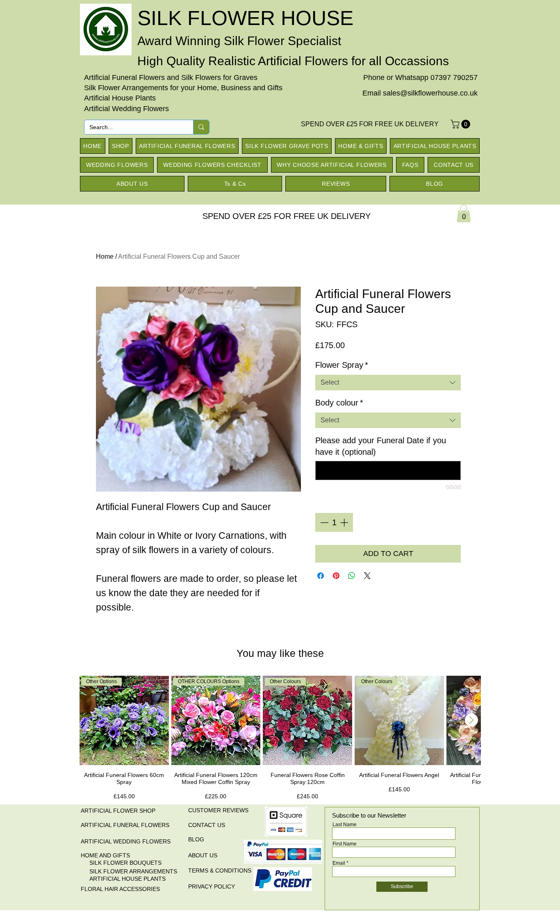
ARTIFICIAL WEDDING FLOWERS (126, 841)
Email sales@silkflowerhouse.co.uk (420, 93)
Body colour (339, 402)
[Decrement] (323, 522)
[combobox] (388, 382)
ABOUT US (202, 855)
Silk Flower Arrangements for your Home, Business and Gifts (183, 88)
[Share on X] (367, 576)
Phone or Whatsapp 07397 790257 (420, 77)
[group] (280, 738)
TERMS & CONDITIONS (219, 870)
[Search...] (201, 127)
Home (105, 256)
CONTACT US (206, 825)
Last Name (344, 824)
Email (338, 863)
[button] (461, 124)
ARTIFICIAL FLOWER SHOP (118, 810)
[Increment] (345, 522)
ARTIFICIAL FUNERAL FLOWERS (125, 825)
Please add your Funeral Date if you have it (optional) (380, 446)
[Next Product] (471, 720)
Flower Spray (341, 364)
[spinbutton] (334, 522)
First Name (344, 843)
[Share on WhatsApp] (352, 576)
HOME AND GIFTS (105, 855)
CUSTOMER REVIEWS (218, 810)
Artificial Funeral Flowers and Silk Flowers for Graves (170, 77)
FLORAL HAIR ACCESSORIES (120, 889)
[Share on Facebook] (321, 576)
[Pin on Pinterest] (336, 576)
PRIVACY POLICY (211, 886)
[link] (463, 213)
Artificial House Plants (120, 98)
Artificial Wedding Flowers (126, 109)
